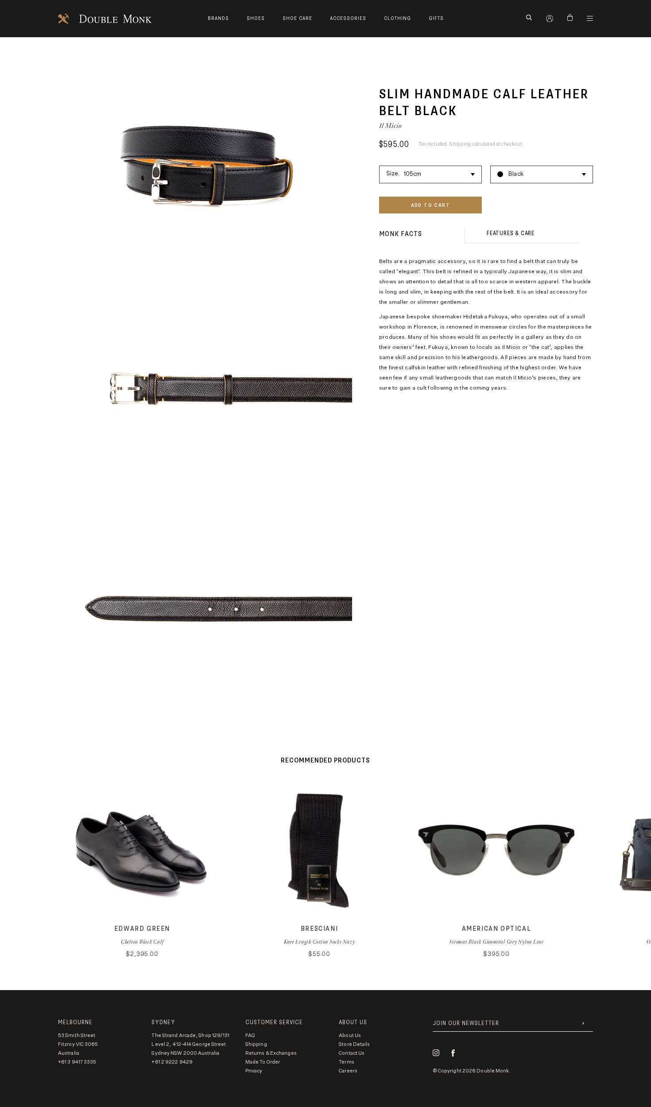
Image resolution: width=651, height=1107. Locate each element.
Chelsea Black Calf (142, 941)
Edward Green (142, 929)
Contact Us (351, 1053)
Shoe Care (297, 18)
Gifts (436, 18)
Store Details (354, 1044)
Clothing (397, 18)
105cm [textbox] (413, 174)
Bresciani (319, 929)
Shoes (256, 18)
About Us (350, 1035)
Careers (348, 1070)
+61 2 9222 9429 (172, 1062)
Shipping (256, 1044)
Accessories (348, 18)
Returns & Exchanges (271, 1053)
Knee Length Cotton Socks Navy (319, 941)
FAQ (250, 1035)
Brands (218, 18)
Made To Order (262, 1062)
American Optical (496, 929)
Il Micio (390, 125)
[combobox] (430, 173)
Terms (346, 1062)
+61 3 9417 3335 (77, 1062)
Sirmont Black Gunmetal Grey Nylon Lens (496, 941)
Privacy (254, 1070)
